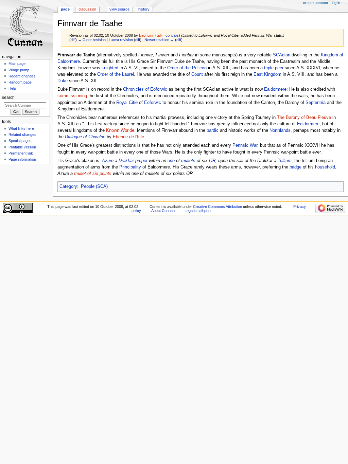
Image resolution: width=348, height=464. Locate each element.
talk (159, 35)
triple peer (273, 68)
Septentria (316, 102)
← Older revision (92, 40)
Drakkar (126, 160)
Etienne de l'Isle (128, 137)
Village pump (18, 70)
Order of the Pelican (187, 68)
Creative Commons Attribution (217, 206)
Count (197, 74)
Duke (62, 80)
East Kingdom (267, 74)
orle (171, 160)
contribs (172, 35)
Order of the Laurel (115, 74)
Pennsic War (244, 145)
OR (212, 160)
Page (65, 9)
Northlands (280, 130)
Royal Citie (127, 102)
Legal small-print (198, 211)
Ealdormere (275, 89)
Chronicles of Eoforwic (145, 89)
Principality (130, 167)
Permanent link (20, 153)
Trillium (285, 160)
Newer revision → (159, 40)
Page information (22, 159)
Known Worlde (120, 130)
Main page (16, 63)
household (325, 167)
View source (119, 9)
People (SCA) (94, 186)
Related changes (22, 134)
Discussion (87, 9)
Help (12, 88)
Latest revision (121, 40)
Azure (108, 160)
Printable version (22, 147)
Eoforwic (152, 102)
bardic (213, 130)
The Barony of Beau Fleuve (304, 117)
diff (73, 40)
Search (8, 97)
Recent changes (22, 76)
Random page (20, 82)
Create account (315, 3)
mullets (188, 160)
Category (68, 186)
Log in (336, 3)
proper (141, 160)
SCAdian (281, 55)
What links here (21, 128)
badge (295, 167)
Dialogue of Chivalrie (85, 137)
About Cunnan (163, 211)
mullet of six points (92, 173)
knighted (110, 68)
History (144, 9)
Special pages (20, 141)
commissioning (72, 95)
